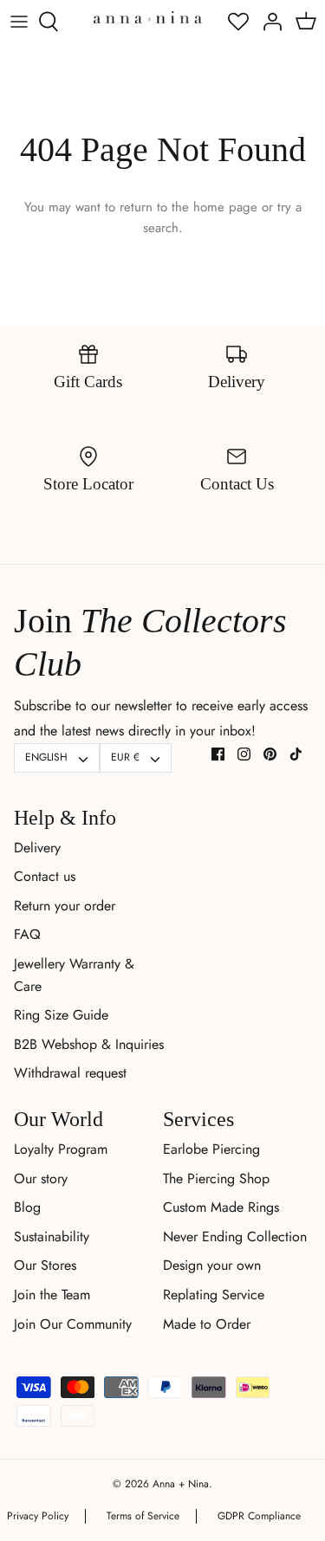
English (46, 757)
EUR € (125, 757)
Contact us (44, 876)
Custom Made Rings (221, 1207)
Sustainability (51, 1236)
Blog (27, 1207)
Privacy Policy (37, 1516)
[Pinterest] (269, 754)
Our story (41, 1178)
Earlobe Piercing (211, 1149)
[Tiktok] (295, 754)
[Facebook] (217, 754)
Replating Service (213, 1295)
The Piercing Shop (216, 1178)
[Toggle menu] (19, 22)
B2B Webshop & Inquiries (89, 1044)
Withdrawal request (70, 1073)
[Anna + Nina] (148, 17)
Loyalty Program (60, 1149)
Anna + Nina (181, 1484)
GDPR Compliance (259, 1516)
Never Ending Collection (235, 1236)
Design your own (212, 1265)
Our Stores (45, 1265)
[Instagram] (243, 754)
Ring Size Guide (61, 1015)
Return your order (64, 906)
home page (225, 207)
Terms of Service (143, 1516)
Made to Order (206, 1324)
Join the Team (52, 1295)
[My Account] (268, 22)
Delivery (37, 848)
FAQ (27, 934)
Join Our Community (73, 1324)
